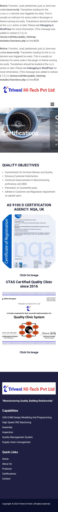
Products (7, 468)
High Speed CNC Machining (16, 422)
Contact (6, 478)
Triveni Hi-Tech (25, 504)
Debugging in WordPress (40, 68)
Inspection (7, 432)
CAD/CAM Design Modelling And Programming (27, 417)
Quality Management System (17, 437)
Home (5, 125)
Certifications (9, 473)
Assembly (7, 427)
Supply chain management (16, 442)
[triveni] (29, 318)
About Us (7, 463)
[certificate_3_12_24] (29, 241)
